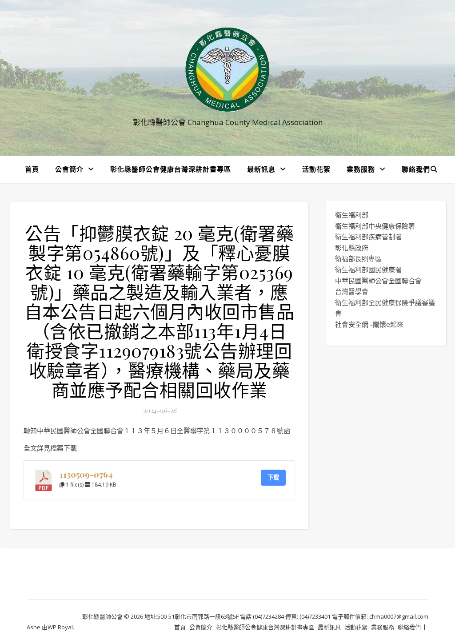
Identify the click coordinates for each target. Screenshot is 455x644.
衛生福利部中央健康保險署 (375, 225)
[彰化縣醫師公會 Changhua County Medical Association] (227, 70)
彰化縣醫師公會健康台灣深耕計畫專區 (170, 169)
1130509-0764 (86, 474)
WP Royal (60, 627)
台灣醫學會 (351, 291)
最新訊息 (261, 169)
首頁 (32, 169)
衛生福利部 (351, 214)
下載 (273, 477)
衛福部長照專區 (358, 258)
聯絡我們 (416, 169)
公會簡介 (69, 169)
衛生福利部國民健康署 (368, 269)
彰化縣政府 (351, 247)
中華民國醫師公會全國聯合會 (378, 280)
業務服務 (361, 169)
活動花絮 (316, 169)
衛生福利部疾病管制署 (368, 236)
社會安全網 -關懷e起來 (369, 324)
